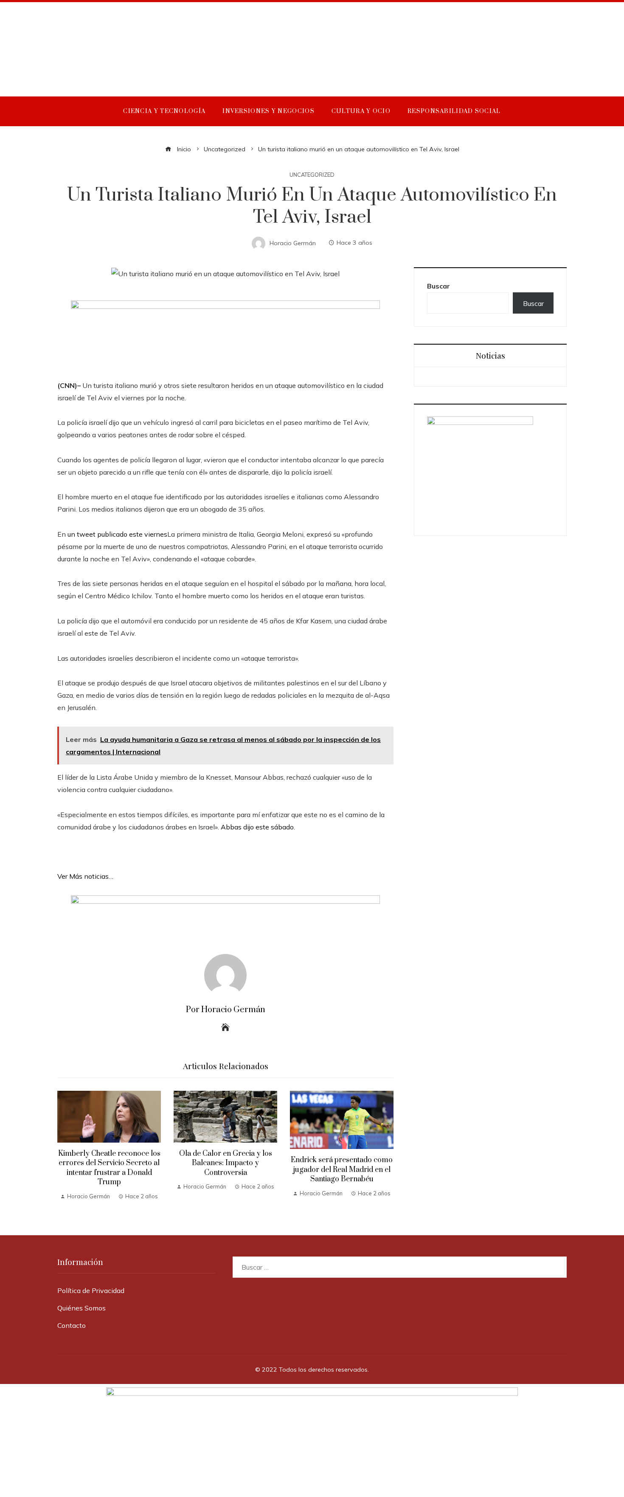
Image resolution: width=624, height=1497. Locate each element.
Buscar (438, 286)
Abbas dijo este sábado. (258, 827)
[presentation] (65, 1146)
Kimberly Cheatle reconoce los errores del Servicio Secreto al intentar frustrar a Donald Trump (109, 1168)
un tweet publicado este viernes (117, 534)
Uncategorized (312, 175)
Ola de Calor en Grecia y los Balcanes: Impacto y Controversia (225, 1163)
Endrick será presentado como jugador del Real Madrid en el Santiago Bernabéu (342, 1169)
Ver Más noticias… (85, 876)
